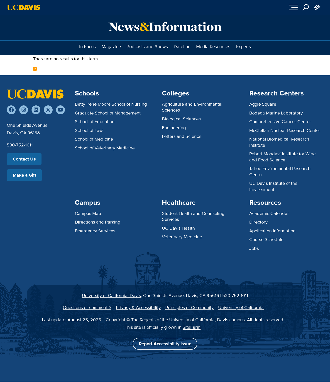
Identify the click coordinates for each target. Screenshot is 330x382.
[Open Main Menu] (293, 7)
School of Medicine (94, 139)
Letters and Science (181, 136)
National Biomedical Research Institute (279, 142)
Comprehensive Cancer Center (280, 121)
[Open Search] (306, 7)
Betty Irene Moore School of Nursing (111, 104)
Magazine (111, 46)
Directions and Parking (97, 222)
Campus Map (88, 213)
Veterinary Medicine (182, 236)
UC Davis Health (178, 228)
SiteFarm (191, 327)
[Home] (35, 94)
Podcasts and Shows (147, 46)
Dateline (182, 46)
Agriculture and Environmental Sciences (192, 107)
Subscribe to (35, 69)
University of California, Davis (111, 295)
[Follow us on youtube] (60, 109)
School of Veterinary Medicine (105, 147)
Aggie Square (262, 104)
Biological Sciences (181, 118)
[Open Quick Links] (317, 7)
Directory (258, 222)
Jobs (254, 248)
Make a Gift (24, 175)
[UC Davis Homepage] (23, 7)
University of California (241, 307)
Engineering (174, 127)
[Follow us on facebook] (11, 109)
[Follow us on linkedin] (36, 109)
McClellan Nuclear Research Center (284, 130)
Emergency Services (95, 230)
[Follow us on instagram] (23, 109)
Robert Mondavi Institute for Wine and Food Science (282, 156)
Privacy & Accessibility (138, 307)
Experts (243, 46)
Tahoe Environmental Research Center (279, 171)
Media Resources (213, 46)
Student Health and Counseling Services (193, 216)
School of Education (95, 121)
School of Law (89, 130)
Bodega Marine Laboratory (276, 112)
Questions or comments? (87, 307)
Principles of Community (189, 307)
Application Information (272, 230)
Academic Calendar (269, 213)
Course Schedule (266, 239)
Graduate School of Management (108, 112)
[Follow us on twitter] (48, 109)
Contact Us (24, 159)
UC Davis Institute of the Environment (273, 186)
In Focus (87, 46)
